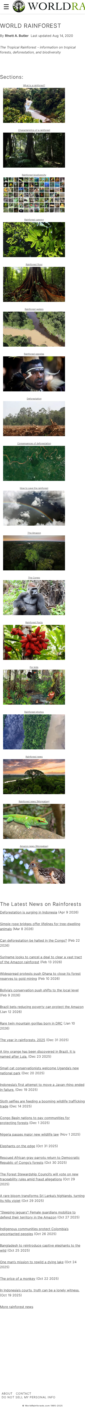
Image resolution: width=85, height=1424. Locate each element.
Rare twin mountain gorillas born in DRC (31, 1023)
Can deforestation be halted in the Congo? (33, 940)
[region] (42, 1340)
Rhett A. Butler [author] (17, 36)
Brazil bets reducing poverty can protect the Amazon (42, 1007)
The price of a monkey (17, 1278)
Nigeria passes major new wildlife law (29, 1134)
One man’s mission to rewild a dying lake (32, 1262)
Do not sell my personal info (28, 1397)
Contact (23, 1393)
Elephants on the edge (17, 1146)
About (7, 1393)
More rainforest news (16, 1307)
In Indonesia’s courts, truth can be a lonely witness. (39, 1290)
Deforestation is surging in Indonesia (28, 912)
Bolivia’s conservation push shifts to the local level (39, 990)
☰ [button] (6, 7)
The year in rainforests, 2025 (22, 1040)
